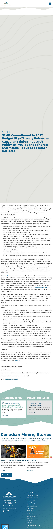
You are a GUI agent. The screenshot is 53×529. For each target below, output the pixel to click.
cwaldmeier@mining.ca (11, 379)
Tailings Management (32, 506)
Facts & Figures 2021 (36, 405)
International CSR (31, 501)
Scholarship (29, 520)
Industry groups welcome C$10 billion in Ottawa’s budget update (12, 406)
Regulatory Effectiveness (32, 495)
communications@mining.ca (9, 508)
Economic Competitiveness (33, 497)
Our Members (30, 528)
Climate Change (30, 504)
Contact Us (29, 522)
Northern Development (32, 502)
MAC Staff (29, 518)
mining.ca (17, 360)
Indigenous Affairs (31, 510)
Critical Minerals (30, 508)
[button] (50, 4)
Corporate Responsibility (32, 499)
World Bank (6, 276)
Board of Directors (31, 516)
